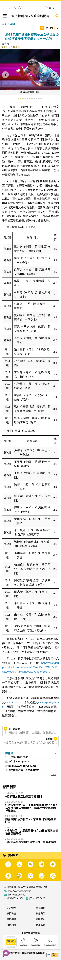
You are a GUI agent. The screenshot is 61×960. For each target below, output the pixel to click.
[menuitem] (30, 753)
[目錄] (4, 16)
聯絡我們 (40, 913)
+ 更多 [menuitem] (53, 774)
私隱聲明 (40, 919)
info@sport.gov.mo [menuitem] (19, 761)
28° (52, 7)
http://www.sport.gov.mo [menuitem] (22, 765)
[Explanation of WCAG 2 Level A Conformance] (52, 954)
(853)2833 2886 (15, 898)
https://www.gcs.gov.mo (19, 891)
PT (51, 28)
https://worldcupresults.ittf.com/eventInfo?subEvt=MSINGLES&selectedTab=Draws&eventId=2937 (30, 667)
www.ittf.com (12, 702)
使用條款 (40, 925)
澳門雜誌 (11, 913)
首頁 (4, 24)
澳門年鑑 (11, 919)
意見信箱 (40, 908)
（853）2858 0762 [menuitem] (18, 757)
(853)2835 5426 (37, 898)
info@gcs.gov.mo (16, 895)
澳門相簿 (11, 925)
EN (56, 28)
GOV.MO (11, 908)
